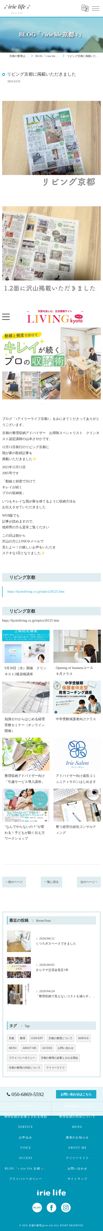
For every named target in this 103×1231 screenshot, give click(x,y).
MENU (13, 1048)
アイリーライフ (55, 1067)
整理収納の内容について (77, 1116)
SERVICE (83, 1038)
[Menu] (95, 8)
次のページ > (88, 882)
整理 (22, 1038)
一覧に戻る (51, 882)
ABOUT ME (29, 1048)
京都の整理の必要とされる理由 (59, 1058)
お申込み (25, 1137)
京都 (11, 1038)
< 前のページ (14, 882)
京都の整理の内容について (24, 1067)
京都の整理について (60, 1038)
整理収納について (77, 1106)
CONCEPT (37, 1038)
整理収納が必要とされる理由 (25, 1116)
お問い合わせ (66, 1048)
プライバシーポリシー (22, 1058)
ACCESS (47, 1048)
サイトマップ (77, 1179)
